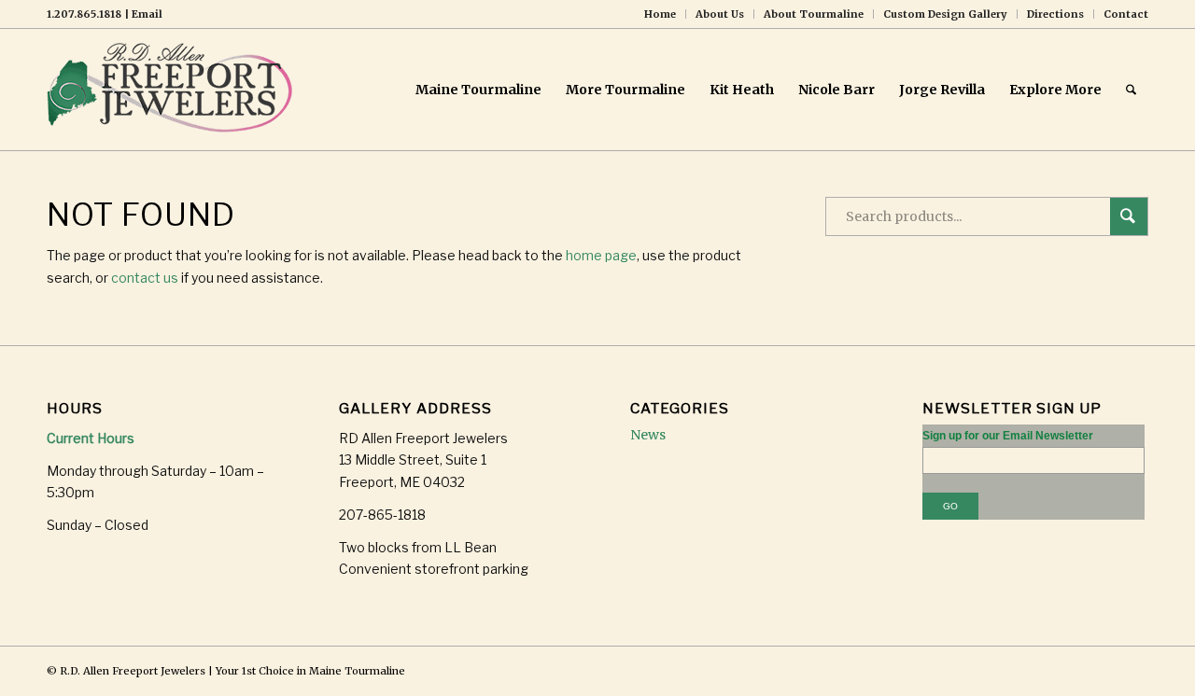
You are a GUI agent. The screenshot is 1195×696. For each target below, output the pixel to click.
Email (147, 14)
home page (601, 255)
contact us (144, 277)
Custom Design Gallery (945, 14)
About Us (720, 14)
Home (660, 14)
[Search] (1131, 89)
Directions (1055, 14)
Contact (1126, 14)
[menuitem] (660, 14)
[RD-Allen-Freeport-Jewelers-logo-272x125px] (174, 89)
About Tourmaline (814, 14)
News (648, 434)
